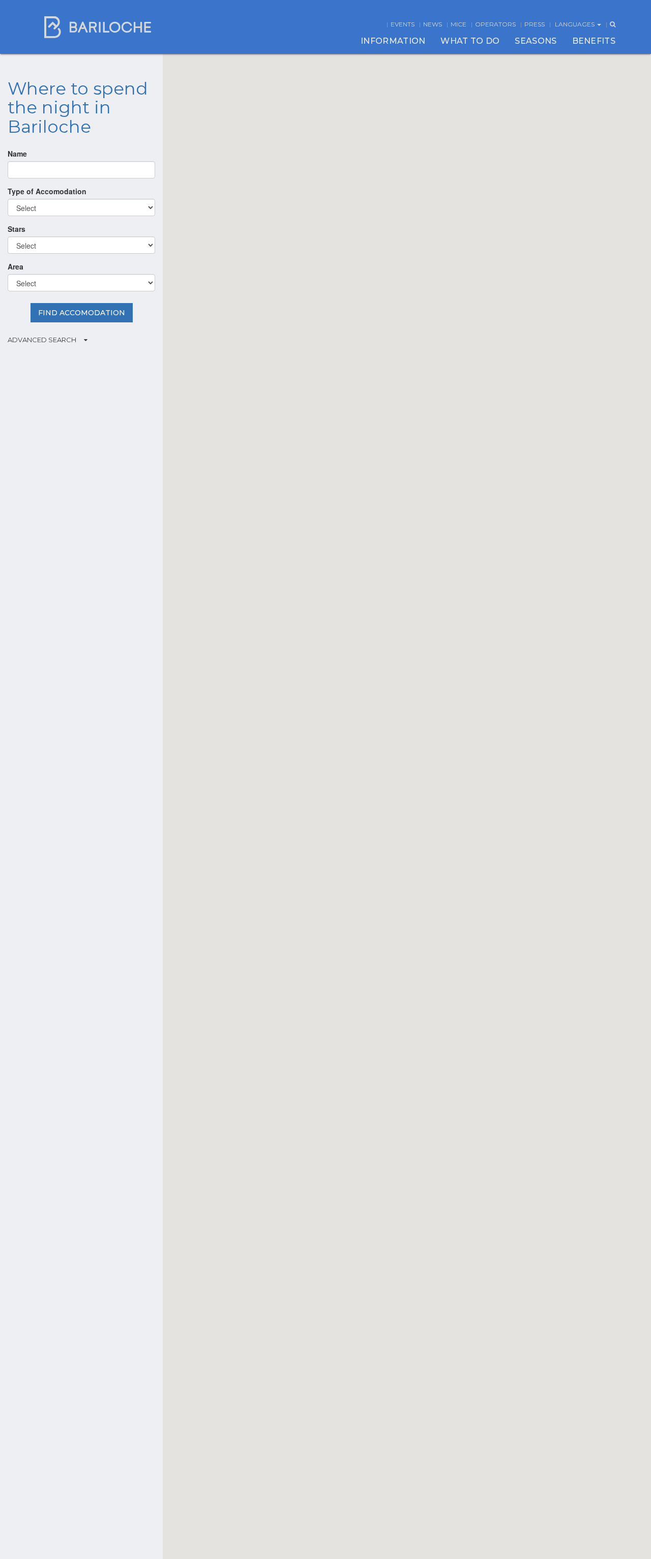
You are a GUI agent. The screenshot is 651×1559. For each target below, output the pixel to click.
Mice (458, 24)
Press (534, 24)
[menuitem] (393, 41)
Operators (495, 24)
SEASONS (535, 41)
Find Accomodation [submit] (81, 312)
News (432, 24)
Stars (16, 229)
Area (15, 266)
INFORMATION (393, 41)
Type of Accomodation (47, 191)
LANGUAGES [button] (575, 24)
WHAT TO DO (469, 41)
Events (403, 24)
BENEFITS (593, 41)
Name (17, 153)
